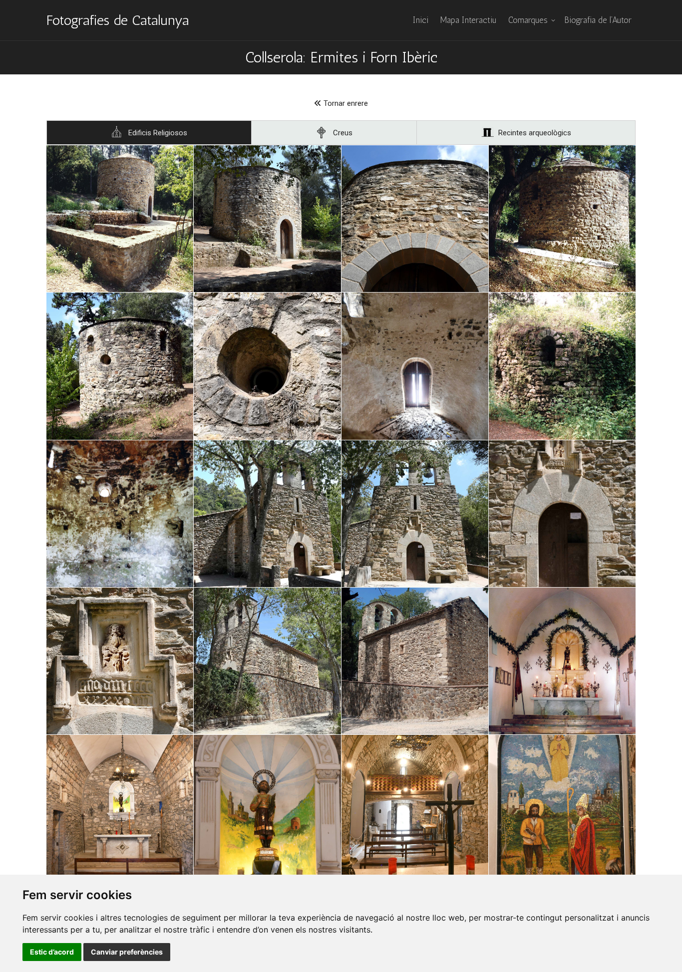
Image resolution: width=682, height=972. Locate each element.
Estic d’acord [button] (52, 952)
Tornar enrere (345, 103)
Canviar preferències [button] (127, 952)
